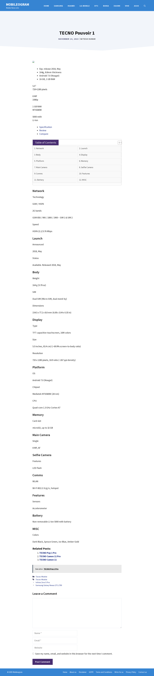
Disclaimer (83, 672)
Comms (39, 173)
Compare (43, 133)
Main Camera (41, 167)
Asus (136, 6)
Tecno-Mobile (41, 576)
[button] (144, 6)
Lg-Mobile (85, 6)
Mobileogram (17, 4)
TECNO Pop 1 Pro (47, 552)
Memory (84, 161)
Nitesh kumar (88, 39)
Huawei (71, 6)
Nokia (106, 6)
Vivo (127, 6)
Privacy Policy (131, 672)
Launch (84, 148)
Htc (96, 6)
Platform (40, 161)
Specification (45, 127)
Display (84, 154)
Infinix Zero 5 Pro (43, 582)
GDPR (91, 672)
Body (38, 154)
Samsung (58, 6)
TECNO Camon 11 (48, 559)
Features (86, 173)
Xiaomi (117, 6)
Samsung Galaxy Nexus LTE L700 (49, 585)
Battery (40, 180)
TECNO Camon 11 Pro (50, 556)
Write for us (119, 672)
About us (73, 672)
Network (40, 148)
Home (46, 6)
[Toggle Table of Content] (118, 143)
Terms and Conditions (104, 672)
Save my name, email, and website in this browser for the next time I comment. (73, 653)
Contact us (142, 672)
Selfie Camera (87, 167)
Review (42, 130)
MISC (84, 180)
